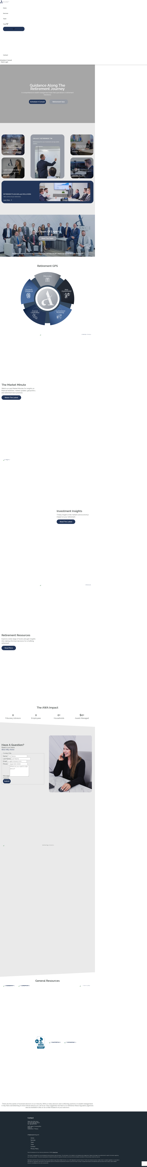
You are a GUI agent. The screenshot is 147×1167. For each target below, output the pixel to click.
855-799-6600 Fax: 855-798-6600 (34, 1123)
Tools (4, 24)
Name (5, 756)
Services (5, 13)
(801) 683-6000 (8, 749)
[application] (7, 24)
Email (5, 761)
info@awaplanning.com (33, 1134)
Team (4, 18)
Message (6, 776)
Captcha (6, 778)
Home (5, 8)
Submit (6, 781)
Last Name (7, 759)
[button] (58, 101)
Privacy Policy (35, 1148)
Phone (5, 764)
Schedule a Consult (37, 102)
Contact (5, 55)
